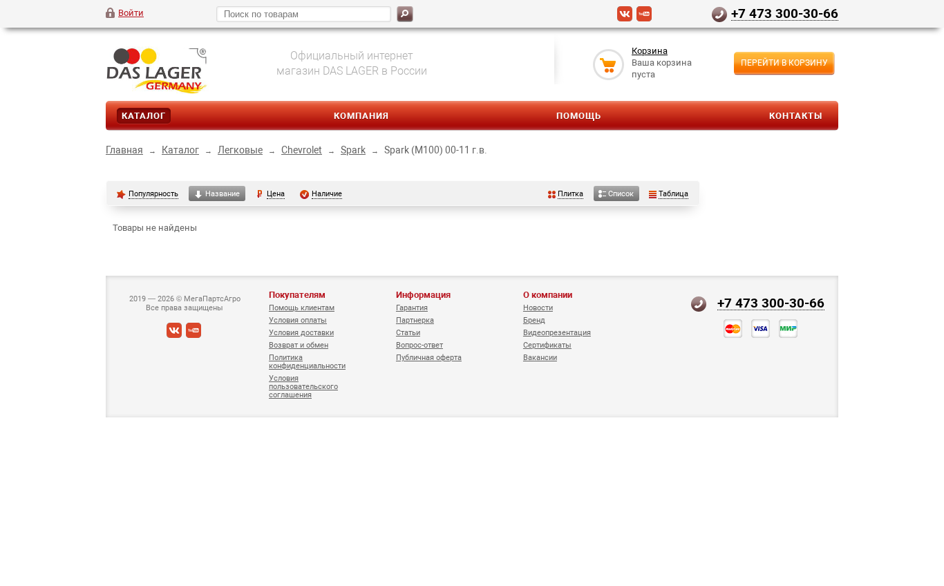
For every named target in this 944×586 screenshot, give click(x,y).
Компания (361, 116)
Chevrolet (301, 149)
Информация (423, 295)
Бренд (534, 320)
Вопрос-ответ (419, 345)
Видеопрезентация (557, 332)
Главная (124, 149)
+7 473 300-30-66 (784, 13)
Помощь (578, 116)
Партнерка (415, 320)
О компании (547, 295)
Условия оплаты (298, 320)
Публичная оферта (429, 357)
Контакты (795, 116)
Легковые (240, 149)
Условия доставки (301, 332)
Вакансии (540, 357)
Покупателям (297, 295)
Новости (538, 307)
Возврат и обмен (298, 345)
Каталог (144, 116)
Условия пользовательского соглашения (303, 386)
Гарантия (412, 307)
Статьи (408, 332)
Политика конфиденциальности (307, 361)
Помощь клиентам (301, 307)
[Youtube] (644, 19)
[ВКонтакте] (624, 19)
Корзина (650, 51)
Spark (353, 149)
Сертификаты (547, 345)
